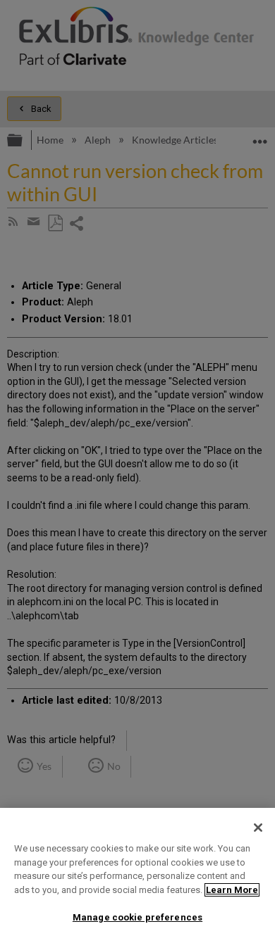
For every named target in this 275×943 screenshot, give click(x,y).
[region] (137, 875)
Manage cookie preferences (137, 917)
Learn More (232, 890)
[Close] (258, 827)
